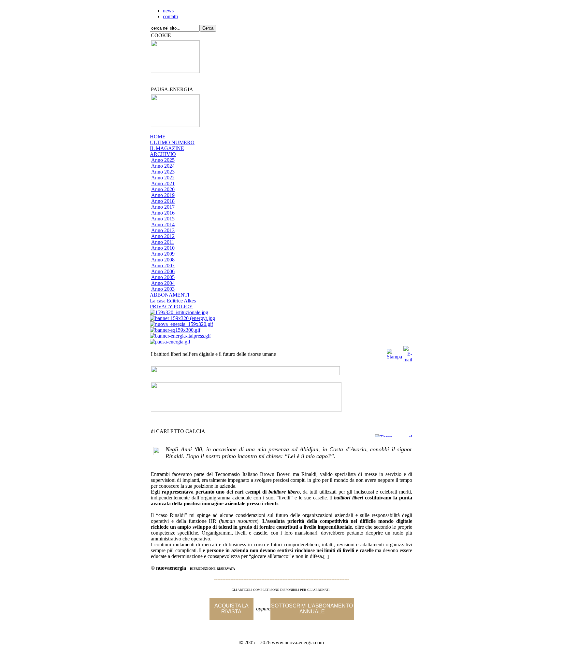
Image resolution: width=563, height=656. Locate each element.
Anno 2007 (163, 265)
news (168, 10)
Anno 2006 (163, 271)
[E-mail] (407, 352)
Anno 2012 (163, 236)
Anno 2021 (163, 183)
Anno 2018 (163, 201)
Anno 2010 (163, 248)
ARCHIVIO (163, 154)
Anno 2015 (163, 218)
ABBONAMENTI (169, 295)
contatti (170, 16)
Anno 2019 (163, 195)
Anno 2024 (163, 166)
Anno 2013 (163, 230)
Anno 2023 (163, 171)
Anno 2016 (163, 213)
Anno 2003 (163, 289)
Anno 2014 (163, 224)
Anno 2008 (163, 259)
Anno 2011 (162, 242)
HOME (158, 136)
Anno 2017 (163, 207)
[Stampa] (394, 352)
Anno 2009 (163, 254)
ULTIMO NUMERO (172, 142)
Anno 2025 (163, 160)
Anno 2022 (163, 177)
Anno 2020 (163, 189)
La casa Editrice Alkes (173, 300)
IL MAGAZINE (167, 148)
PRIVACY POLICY (171, 306)
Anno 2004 (163, 283)
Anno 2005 (163, 277)
